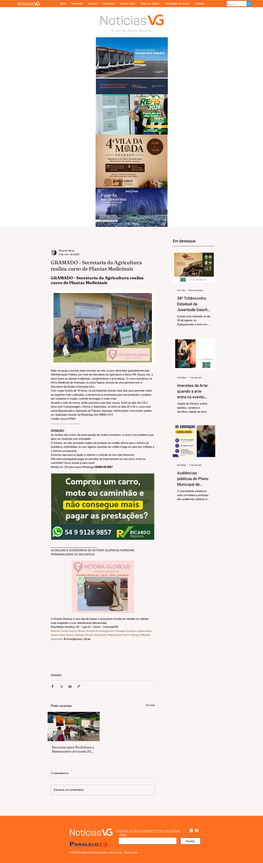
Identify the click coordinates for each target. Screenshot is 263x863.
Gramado (56, 674)
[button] (199, 3)
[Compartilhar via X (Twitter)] (61, 686)
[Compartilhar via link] (79, 686)
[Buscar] (249, 3)
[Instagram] (191, 830)
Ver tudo (150, 705)
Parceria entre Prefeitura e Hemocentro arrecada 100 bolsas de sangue (73, 749)
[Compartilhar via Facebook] (52, 686)
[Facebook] (196, 830)
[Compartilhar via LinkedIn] (70, 686)
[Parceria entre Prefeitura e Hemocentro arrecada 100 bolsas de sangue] (74, 726)
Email (122, 835)
